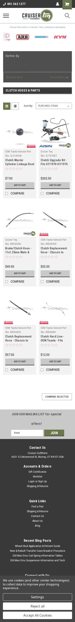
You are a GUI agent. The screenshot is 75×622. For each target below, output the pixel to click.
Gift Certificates (37, 471)
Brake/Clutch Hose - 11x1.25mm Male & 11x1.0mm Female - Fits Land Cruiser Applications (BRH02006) (18, 251)
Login (31, 481)
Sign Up (42, 481)
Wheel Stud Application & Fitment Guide (37, 546)
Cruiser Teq (46, 151)
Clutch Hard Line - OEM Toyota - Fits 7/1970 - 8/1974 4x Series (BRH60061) (53, 339)
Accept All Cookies (37, 615)
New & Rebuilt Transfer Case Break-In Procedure (37, 550)
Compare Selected (57, 396)
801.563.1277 (16, 4)
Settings (37, 597)
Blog (37, 525)
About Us (37, 520)
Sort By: (28, 105)
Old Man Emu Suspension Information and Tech (37, 560)
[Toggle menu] (6, 16)
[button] (37, 77)
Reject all (38, 606)
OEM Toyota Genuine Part (18, 151)
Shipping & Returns (37, 486)
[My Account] (57, 4)
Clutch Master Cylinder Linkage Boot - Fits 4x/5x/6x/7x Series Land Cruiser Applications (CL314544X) (19, 162)
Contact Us (37, 516)
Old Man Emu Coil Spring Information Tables (37, 555)
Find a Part (37, 506)
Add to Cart (20, 185)
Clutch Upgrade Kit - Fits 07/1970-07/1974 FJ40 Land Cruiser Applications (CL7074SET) (54, 162)
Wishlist (37, 476)
